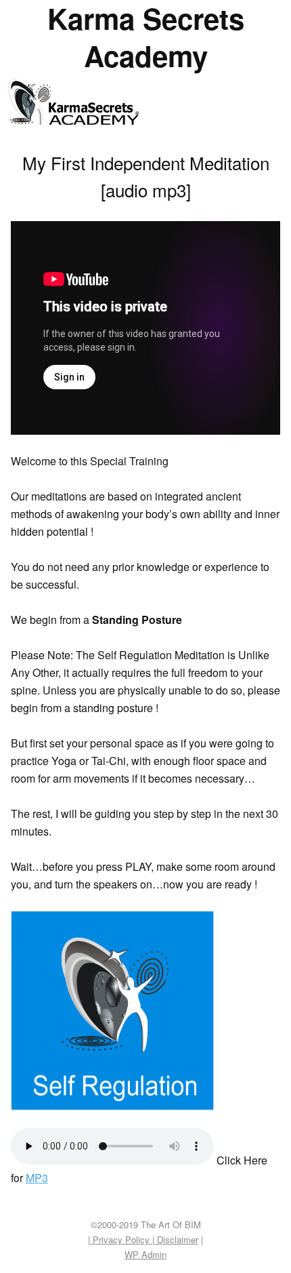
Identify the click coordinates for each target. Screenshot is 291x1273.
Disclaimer (176, 1239)
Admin (145, 1254)
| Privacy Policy (120, 1239)
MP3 (37, 1178)
